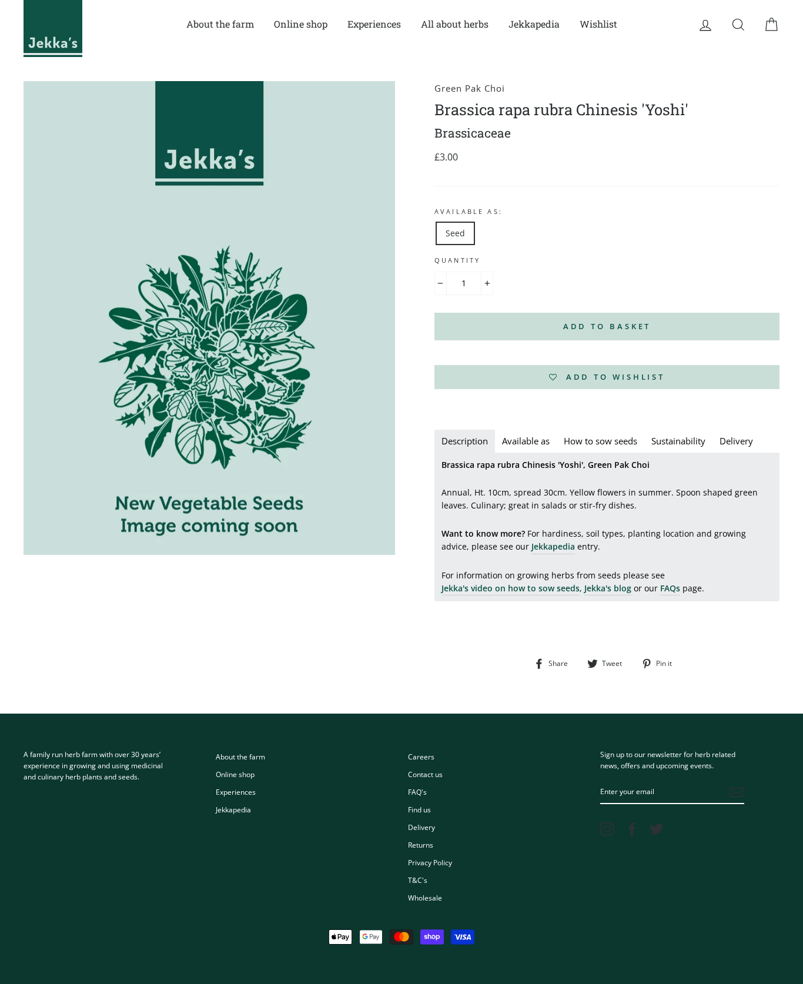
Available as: (468, 211)
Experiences (374, 24)
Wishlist (598, 24)
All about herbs (455, 24)
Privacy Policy (430, 862)
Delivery (421, 827)
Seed (455, 233)
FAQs (670, 588)
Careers (421, 756)
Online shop (300, 24)
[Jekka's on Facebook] (632, 829)
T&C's (417, 880)
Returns (420, 844)
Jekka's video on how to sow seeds (510, 588)
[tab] (464, 441)
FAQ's (417, 791)
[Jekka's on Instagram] (607, 829)
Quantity (457, 260)
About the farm (220, 24)
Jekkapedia (534, 24)
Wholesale (425, 897)
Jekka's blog (607, 588)
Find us (419, 809)
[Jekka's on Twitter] (657, 829)
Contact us (425, 774)
